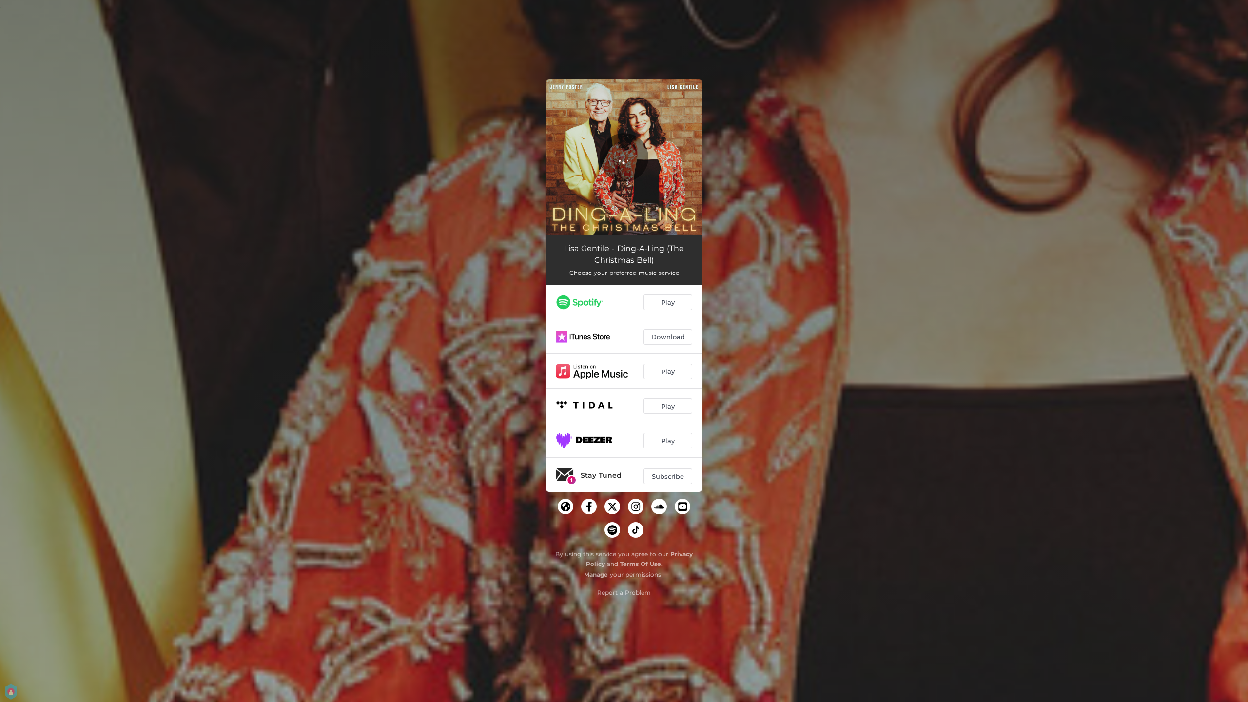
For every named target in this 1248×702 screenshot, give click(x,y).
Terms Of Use (640, 563)
